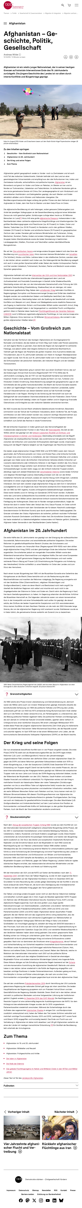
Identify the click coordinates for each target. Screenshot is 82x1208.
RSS (55, 1190)
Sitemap (35, 1190)
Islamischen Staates (35, 1010)
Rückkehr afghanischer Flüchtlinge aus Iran (59, 1146)
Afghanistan (17, 23)
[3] (52, 1025)
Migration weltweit (70, 13)
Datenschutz (24, 1190)
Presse (72, 1190)
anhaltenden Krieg (47, 290)
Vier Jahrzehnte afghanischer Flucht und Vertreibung (22, 1148)
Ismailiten (73, 254)
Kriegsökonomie (56, 941)
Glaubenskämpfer (20, 817)
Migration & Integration (53, 13)
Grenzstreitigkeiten (21, 694)
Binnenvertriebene (52, 317)
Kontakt (64, 1190)
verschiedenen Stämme (49, 472)
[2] (34, 320)
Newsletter (46, 1190)
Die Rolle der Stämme (15, 1064)
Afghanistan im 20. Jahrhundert (21, 157)
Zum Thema (12, 164)
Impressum (11, 1190)
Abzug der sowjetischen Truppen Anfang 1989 (31, 825)
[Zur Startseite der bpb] (14, 9)
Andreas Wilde (12, 54)
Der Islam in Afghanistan (16, 1059)
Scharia (72, 962)
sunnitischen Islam (26, 254)
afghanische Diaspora (49, 218)
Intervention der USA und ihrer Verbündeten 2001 (52, 275)
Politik (14, 13)
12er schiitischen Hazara (23, 251)
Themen (6, 13)
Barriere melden (27, 1194)
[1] (20, 218)
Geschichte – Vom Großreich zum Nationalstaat (27, 153)
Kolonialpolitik (54, 430)
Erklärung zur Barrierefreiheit (49, 1194)
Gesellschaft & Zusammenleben (31, 13)
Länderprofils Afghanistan (32, 1078)
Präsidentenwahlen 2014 (35, 983)
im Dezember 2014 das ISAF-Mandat (39, 998)
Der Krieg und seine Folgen (19, 160)
